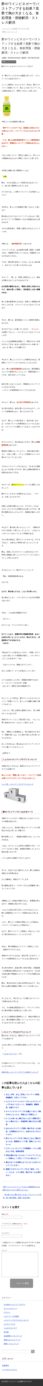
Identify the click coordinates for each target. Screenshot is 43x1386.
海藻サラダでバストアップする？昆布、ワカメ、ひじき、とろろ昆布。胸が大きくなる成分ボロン (23, 1172)
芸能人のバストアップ (12, 1340)
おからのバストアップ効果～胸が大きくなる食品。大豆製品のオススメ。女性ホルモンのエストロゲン (23, 1131)
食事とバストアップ (8, 62)
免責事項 (5, 1365)
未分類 (6, 1332)
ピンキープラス (9, 1324)
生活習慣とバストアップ (13, 1336)
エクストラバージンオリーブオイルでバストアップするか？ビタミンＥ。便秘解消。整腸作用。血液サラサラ (23, 1104)
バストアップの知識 (11, 1316)
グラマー (7, 1312)
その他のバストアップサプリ (14, 1304)
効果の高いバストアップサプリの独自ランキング (20, 1072)
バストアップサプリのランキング (16, 1320)
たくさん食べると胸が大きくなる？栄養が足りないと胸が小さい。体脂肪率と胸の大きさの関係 (23, 1121)
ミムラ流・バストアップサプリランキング (17, 784)
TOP (17, 29)
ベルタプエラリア (10, 1054)
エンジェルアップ (10, 1308)
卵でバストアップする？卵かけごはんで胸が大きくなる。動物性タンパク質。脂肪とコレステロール (23, 1141)
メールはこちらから (9, 1370)
